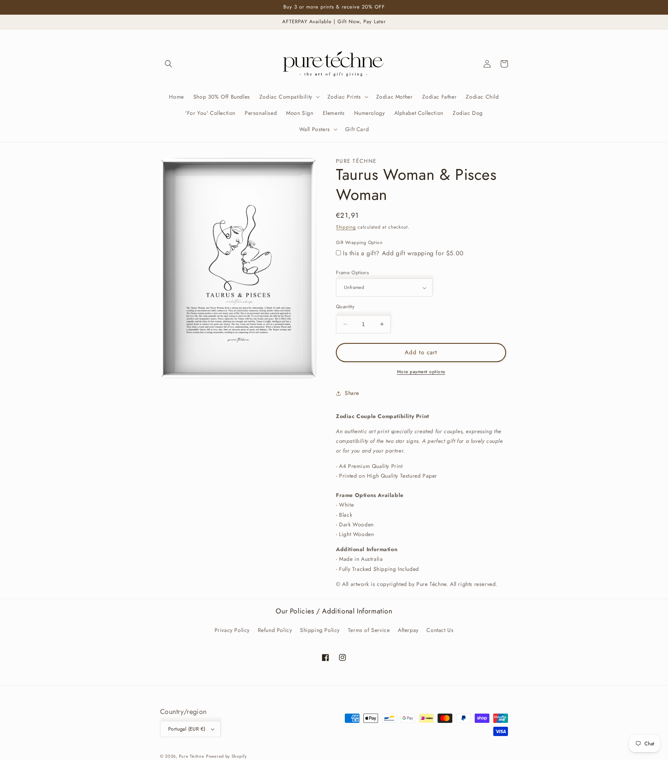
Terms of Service (369, 630)
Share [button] (352, 393)
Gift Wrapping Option (359, 242)
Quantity (345, 306)
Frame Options (352, 272)
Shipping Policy (320, 630)
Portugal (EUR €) (186, 729)
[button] (168, 63)
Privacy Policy (232, 630)
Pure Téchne (191, 756)
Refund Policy (275, 630)
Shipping (346, 227)
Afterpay (408, 630)
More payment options (421, 371)
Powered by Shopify (226, 756)
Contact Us (439, 630)
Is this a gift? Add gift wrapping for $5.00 (403, 253)
